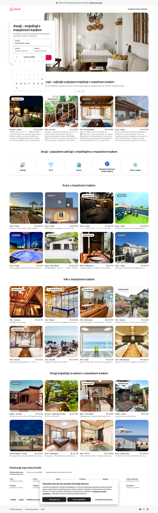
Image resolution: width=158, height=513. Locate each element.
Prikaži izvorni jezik (95, 3)
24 (16, 84)
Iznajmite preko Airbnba (137, 9)
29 (38, 84)
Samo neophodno (79, 499)
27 (29, 84)
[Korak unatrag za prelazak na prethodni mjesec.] (17, 57)
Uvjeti (43, 509)
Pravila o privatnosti (32, 509)
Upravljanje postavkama (104, 499)
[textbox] (23, 51)
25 (21, 84)
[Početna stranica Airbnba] (15, 9)
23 (42, 79)
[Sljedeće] (83, 91)
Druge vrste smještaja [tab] (34, 472)
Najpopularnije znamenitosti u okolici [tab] (59, 472)
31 (16, 88)
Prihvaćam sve (54, 499)
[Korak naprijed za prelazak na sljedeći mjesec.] (42, 57)
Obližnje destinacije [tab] (16, 472)
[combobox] (32, 43)
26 (25, 84)
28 (34, 84)
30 (42, 84)
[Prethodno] (75, 91)
